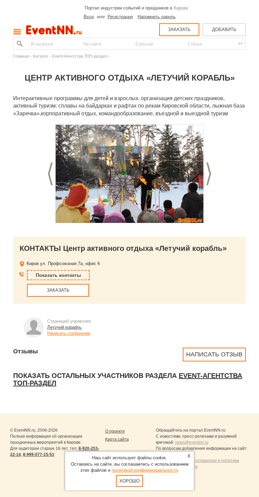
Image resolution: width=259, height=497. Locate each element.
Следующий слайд (209, 173)
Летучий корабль (64, 327)
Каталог (40, 56)
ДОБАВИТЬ (224, 29)
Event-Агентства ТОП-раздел (80, 56)
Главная (21, 56)
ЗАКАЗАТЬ (179, 29)
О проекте (115, 431)
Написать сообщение (68, 333)
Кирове (181, 7)
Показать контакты (58, 275)
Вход (89, 16)
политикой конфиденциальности (145, 470)
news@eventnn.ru (191, 442)
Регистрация (120, 16)
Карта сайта (117, 439)
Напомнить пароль (157, 16)
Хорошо (129, 481)
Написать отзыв (214, 354)
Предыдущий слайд (50, 173)
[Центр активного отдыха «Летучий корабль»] (129, 174)
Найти (19, 44)
